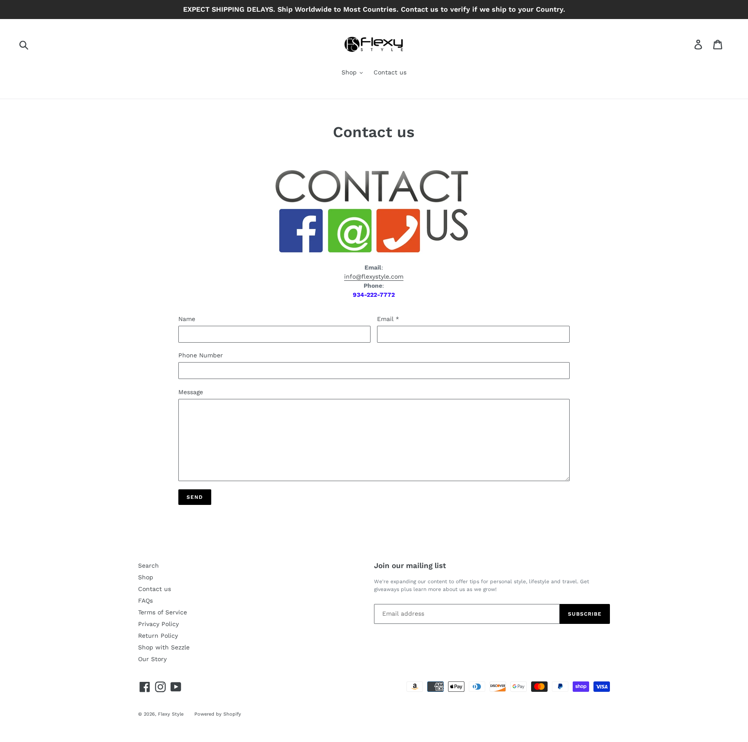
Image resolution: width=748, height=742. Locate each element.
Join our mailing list (410, 565)
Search (148, 565)
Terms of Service (162, 612)
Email (388, 318)
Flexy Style (171, 714)
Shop (350, 72)
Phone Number (200, 355)
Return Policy (158, 635)
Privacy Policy (158, 623)
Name (186, 318)
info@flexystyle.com (373, 276)
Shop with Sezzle (164, 647)
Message (190, 392)
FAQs (145, 600)
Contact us (390, 72)
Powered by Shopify (217, 714)
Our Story (152, 658)
